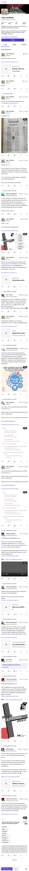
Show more (5, 667)
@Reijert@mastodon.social (7, 19)
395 (9, 23)
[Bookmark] (21, 76)
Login (15, 869)
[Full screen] (25, 574)
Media (14, 44)
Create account (7, 869)
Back (4, 2)
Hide (25, 119)
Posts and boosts (6, 49)
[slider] (14, 572)
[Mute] (6, 574)
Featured (23, 44)
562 (2, 23)
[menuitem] (14, 568)
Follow (13, 40)
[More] (27, 76)
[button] (14, 568)
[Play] (3, 574)
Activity (5, 44)
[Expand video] (22, 574)
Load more (14, 860)
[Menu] (26, 40)
